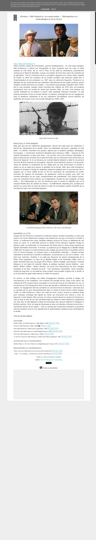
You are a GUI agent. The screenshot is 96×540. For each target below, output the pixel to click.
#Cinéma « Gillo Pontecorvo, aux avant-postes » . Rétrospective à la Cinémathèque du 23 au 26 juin (48, 17)
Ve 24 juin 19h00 (57, 354)
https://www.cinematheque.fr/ (24, 63)
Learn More (45, 9)
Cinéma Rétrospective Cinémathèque (51, 360)
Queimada (17, 334)
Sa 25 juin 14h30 (54, 323)
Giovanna (16, 326)
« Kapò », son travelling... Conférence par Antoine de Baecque (32, 354)
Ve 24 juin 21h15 (53, 328)
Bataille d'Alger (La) (19, 323)
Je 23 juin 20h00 (48, 334)
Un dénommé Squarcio (20, 337)
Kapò (15, 328)
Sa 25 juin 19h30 (64, 344)
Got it (53, 9)
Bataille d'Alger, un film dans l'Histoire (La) (26, 344)
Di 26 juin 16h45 (57, 331)
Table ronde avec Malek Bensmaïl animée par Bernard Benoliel (32, 351)
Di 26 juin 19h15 (46, 326)
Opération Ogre (18, 331)
